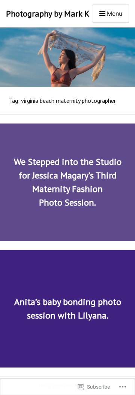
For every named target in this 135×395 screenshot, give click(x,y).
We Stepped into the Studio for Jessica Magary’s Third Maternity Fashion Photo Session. (68, 182)
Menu (114, 13)
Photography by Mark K (48, 13)
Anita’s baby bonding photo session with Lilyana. (67, 308)
